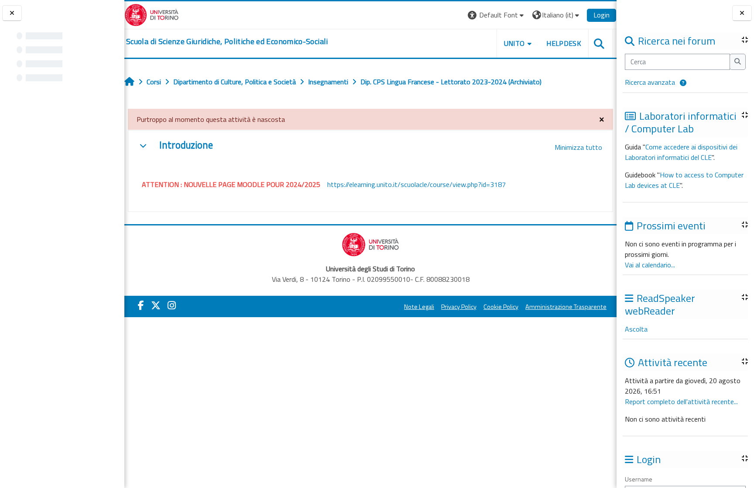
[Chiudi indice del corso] (12, 13)
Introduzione (186, 145)
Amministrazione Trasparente (566, 306)
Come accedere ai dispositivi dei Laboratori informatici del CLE (681, 152)
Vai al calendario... (650, 265)
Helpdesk (563, 43)
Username (638, 479)
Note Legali (419, 306)
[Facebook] (140, 305)
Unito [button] (514, 43)
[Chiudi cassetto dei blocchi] (742, 13)
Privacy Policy (458, 306)
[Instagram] (171, 305)
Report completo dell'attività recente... (681, 401)
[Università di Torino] (151, 14)
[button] (683, 83)
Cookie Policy (500, 306)
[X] (155, 305)
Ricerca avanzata (650, 82)
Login (601, 15)
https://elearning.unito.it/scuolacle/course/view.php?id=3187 (416, 184)
